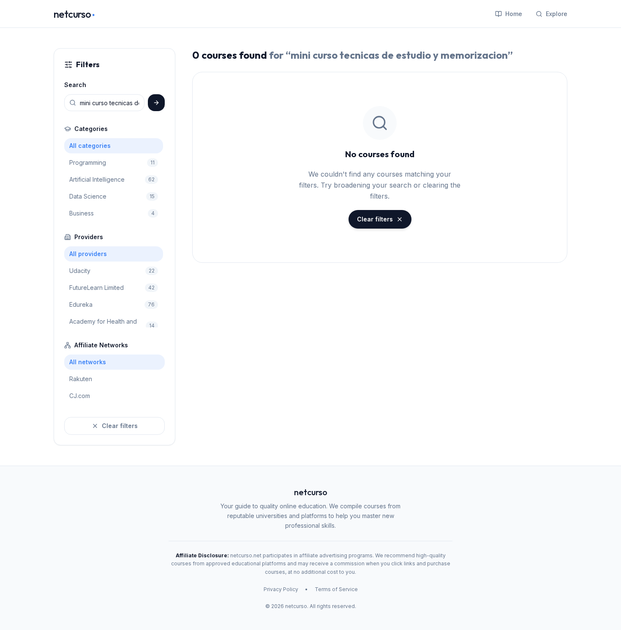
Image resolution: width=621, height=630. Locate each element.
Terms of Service (336, 589)
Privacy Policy (281, 589)
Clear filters (120, 425)
